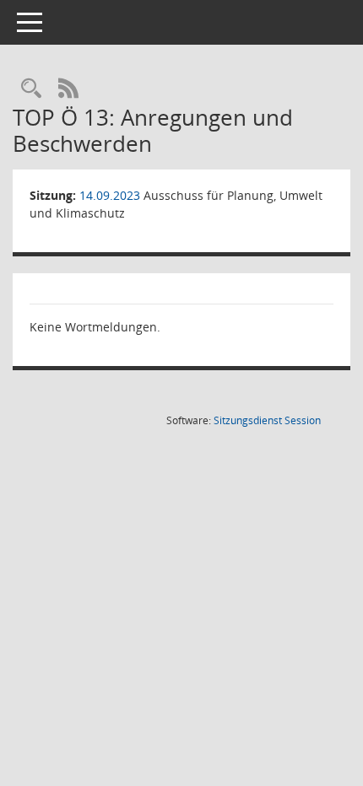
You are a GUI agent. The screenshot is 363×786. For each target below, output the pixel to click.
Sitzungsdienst (267, 420)
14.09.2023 (109, 195)
